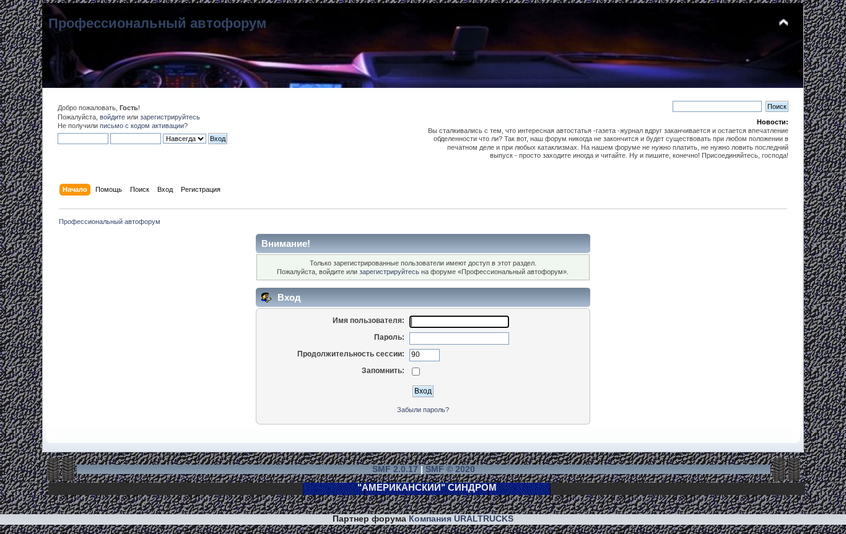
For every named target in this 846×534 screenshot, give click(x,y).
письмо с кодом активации (142, 125)
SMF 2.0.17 (395, 469)
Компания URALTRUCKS (461, 518)
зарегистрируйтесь (170, 117)
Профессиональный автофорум (157, 23)
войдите (112, 117)
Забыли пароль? (423, 409)
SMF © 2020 (450, 469)
